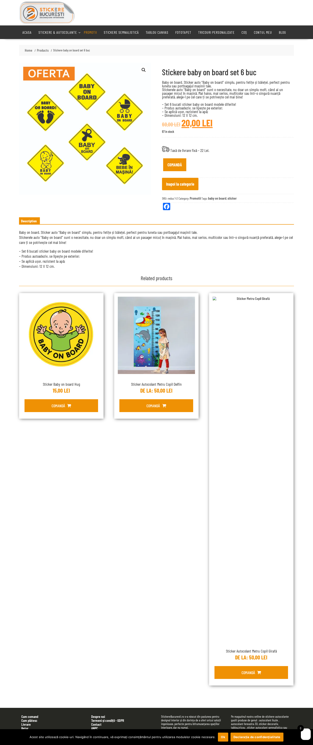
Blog (282, 32)
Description (29, 221)
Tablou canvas (157, 32)
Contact (96, 724)
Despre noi (98, 716)
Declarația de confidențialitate (256, 737)
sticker (232, 198)
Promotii (90, 32)
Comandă (174, 164)
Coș (244, 32)
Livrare (26, 724)
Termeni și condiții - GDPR (107, 720)
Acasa (27, 32)
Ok (223, 737)
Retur (24, 728)
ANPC (94, 728)
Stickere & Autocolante (57, 32)
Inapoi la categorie (180, 184)
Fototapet (183, 32)
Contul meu (263, 32)
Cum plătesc (29, 720)
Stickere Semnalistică (121, 32)
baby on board (217, 198)
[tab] (29, 221)
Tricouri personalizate (216, 32)
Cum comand (29, 716)
